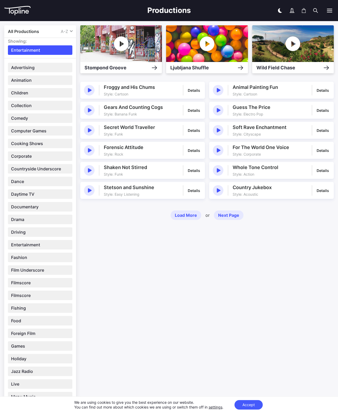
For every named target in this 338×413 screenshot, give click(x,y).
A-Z (64, 31)
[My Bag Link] (304, 10)
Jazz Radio (22, 371)
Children (19, 92)
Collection (21, 105)
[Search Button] (315, 10)
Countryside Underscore (36, 168)
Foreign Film (23, 333)
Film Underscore (27, 270)
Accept (248, 404)
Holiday (18, 358)
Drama (17, 219)
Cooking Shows (27, 143)
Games (18, 346)
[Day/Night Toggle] (280, 10)
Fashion (19, 257)
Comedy (19, 118)
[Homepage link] (46, 11)
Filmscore (21, 282)
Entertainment (25, 244)
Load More (186, 215)
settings (215, 407)
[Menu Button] (329, 10)
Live (15, 384)
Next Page (228, 215)
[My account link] (292, 10)
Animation (21, 80)
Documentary (25, 206)
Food (16, 320)
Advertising (23, 67)
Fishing (18, 308)
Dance (17, 181)
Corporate (21, 156)
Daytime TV (22, 194)
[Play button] (89, 90)
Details (194, 90)
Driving (18, 232)
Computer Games (28, 130)
